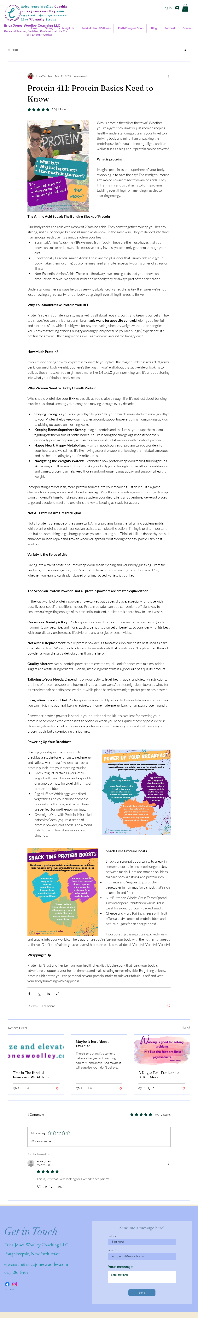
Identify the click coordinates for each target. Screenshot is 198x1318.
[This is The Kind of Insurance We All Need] (36, 1050)
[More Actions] (168, 1163)
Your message (120, 1266)
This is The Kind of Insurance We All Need (32, 1074)
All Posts (13, 49)
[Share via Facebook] (29, 994)
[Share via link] (58, 994)
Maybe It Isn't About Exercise (92, 1043)
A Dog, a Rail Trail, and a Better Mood (158, 1074)
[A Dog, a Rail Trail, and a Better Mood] (162, 1050)
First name (113, 1236)
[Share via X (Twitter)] (39, 994)
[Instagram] (15, 1284)
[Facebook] (7, 1284)
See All (186, 1027)
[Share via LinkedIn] (48, 994)
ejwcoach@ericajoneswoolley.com (36, 1264)
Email (111, 1250)
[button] (185, 8)
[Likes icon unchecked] (39, 1186)
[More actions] (168, 76)
